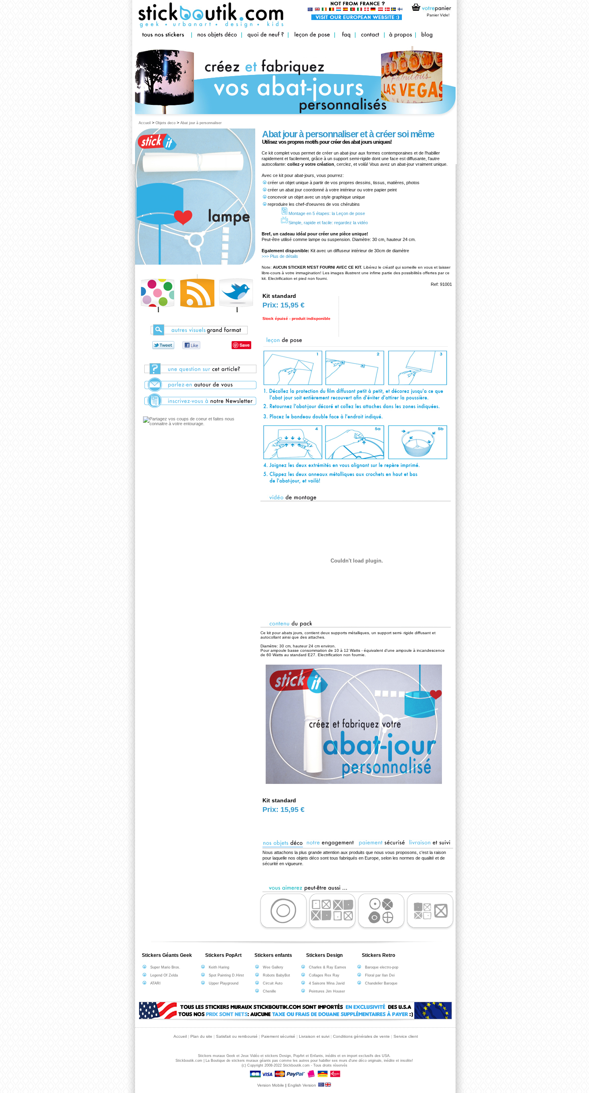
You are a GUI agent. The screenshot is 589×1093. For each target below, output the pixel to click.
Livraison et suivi (314, 1036)
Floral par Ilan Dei (380, 975)
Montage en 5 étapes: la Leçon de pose (326, 213)
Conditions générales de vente (361, 1036)
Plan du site (201, 1036)
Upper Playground (223, 983)
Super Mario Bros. (165, 967)
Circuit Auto (272, 983)
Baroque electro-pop (381, 967)
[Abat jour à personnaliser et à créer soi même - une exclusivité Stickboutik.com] (192, 345)
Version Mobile (270, 1085)
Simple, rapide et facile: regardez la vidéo (328, 222)
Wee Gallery (273, 967)
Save (245, 345)
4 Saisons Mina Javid (327, 983)
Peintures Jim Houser (327, 991)
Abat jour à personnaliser (201, 123)
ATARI (155, 983)
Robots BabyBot (276, 975)
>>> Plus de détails (280, 256)
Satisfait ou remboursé (237, 1036)
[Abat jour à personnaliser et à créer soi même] (157, 311)
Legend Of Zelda (164, 975)
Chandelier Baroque (381, 983)
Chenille (269, 991)
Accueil (145, 123)
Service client (405, 1036)
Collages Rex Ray (324, 975)
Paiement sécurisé (278, 1036)
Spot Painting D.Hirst (226, 975)
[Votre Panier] (429, 9)
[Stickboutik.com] (167, 345)
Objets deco (165, 123)
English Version (302, 1085)
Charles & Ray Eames (327, 967)
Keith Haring (219, 967)
